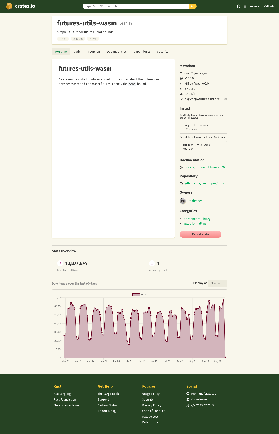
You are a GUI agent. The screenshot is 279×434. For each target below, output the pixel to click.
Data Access (150, 416)
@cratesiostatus (200, 405)
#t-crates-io (196, 399)
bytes (78, 38)
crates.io (25, 6)
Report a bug (107, 411)
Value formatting (195, 223)
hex (63, 38)
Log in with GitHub (261, 6)
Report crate (200, 234)
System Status (107, 405)
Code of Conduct (153, 411)
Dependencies (117, 51)
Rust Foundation (65, 399)
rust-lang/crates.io (201, 393)
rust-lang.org (62, 394)
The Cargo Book (108, 394)
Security (162, 51)
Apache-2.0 (201, 83)
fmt (93, 38)
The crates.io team (66, 405)
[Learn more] (225, 99)
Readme (61, 51)
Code (77, 51)
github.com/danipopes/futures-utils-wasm (205, 183)
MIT (186, 83)
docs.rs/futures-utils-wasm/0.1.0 (205, 167)
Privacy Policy (151, 405)
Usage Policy (151, 394)
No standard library (197, 219)
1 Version (93, 51)
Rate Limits (150, 422)
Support (103, 399)
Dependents (141, 51)
